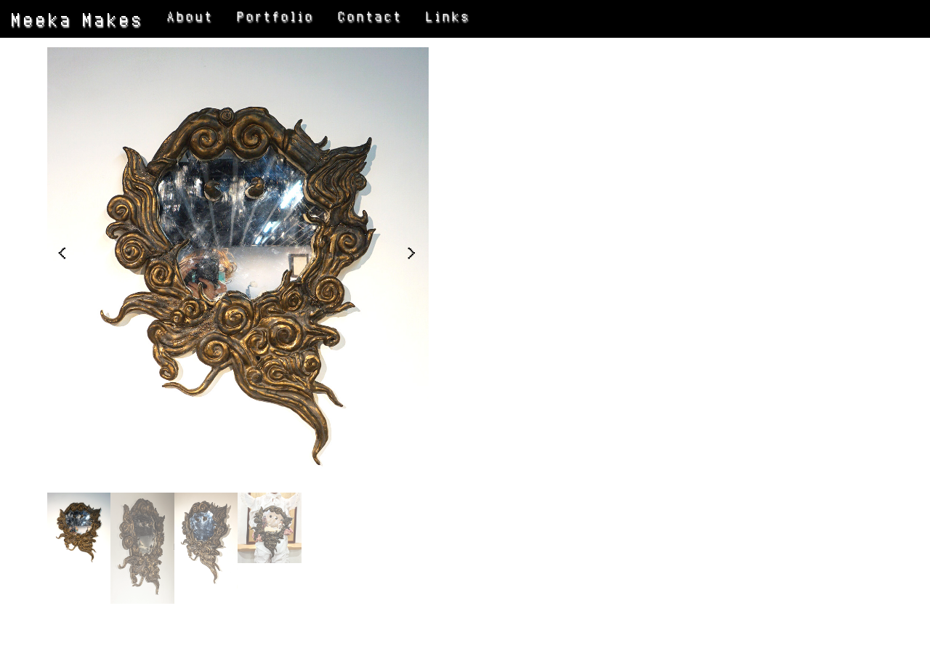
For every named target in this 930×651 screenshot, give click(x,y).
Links (449, 16)
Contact (371, 16)
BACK (527, 372)
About (191, 16)
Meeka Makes (78, 19)
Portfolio (276, 16)
